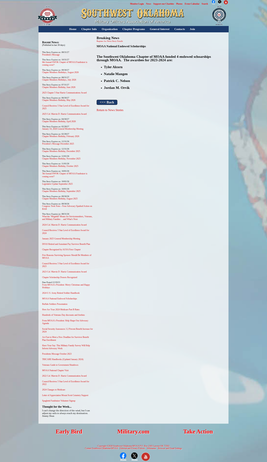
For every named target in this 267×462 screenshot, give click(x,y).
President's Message (51, 54)
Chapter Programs (133, 29)
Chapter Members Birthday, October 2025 (60, 166)
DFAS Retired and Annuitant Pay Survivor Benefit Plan (66, 244)
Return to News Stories (110, 110)
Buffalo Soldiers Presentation (54, 304)
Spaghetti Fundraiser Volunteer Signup (58, 400)
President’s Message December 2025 (58, 143)
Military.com (133, 431)
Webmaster (151, 448)
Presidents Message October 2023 (57, 354)
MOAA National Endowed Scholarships (59, 298)
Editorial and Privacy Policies (132, 448)
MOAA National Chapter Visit (55, 370)
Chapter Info (89, 29)
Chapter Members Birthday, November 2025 (61, 158)
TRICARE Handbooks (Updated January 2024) (62, 359)
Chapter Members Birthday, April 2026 (59, 121)
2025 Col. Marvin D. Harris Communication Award (64, 114)
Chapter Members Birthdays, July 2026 (59, 80)
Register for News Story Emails (110, 41)
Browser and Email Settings (170, 448)
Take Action (198, 431)
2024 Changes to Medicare (53, 389)
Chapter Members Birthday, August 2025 (60, 198)
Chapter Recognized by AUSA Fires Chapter (61, 249)
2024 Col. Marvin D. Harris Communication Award (64, 225)
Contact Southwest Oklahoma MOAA (101, 448)
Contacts (179, 29)
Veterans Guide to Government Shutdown (60, 365)
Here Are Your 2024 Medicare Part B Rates (61, 309)
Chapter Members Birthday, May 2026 (58, 100)
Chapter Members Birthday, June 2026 (58, 87)
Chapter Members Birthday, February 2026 (60, 136)
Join (192, 29)
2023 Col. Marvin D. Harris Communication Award (64, 271)
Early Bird (69, 431)
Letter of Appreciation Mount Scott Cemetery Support (65, 395)
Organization (110, 29)
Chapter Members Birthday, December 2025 (61, 151)
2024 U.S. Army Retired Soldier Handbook (61, 293)
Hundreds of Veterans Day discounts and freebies (63, 315)
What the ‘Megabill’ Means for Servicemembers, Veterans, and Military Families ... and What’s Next (67, 218)
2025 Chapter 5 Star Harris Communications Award (64, 92)
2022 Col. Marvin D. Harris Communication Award (64, 376)
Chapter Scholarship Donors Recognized (59, 277)
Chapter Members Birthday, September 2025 (61, 191)
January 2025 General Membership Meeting (61, 238)
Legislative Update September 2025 (57, 184)
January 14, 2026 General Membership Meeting (62, 129)
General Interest (159, 29)
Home (72, 29)
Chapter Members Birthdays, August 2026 (60, 72)
